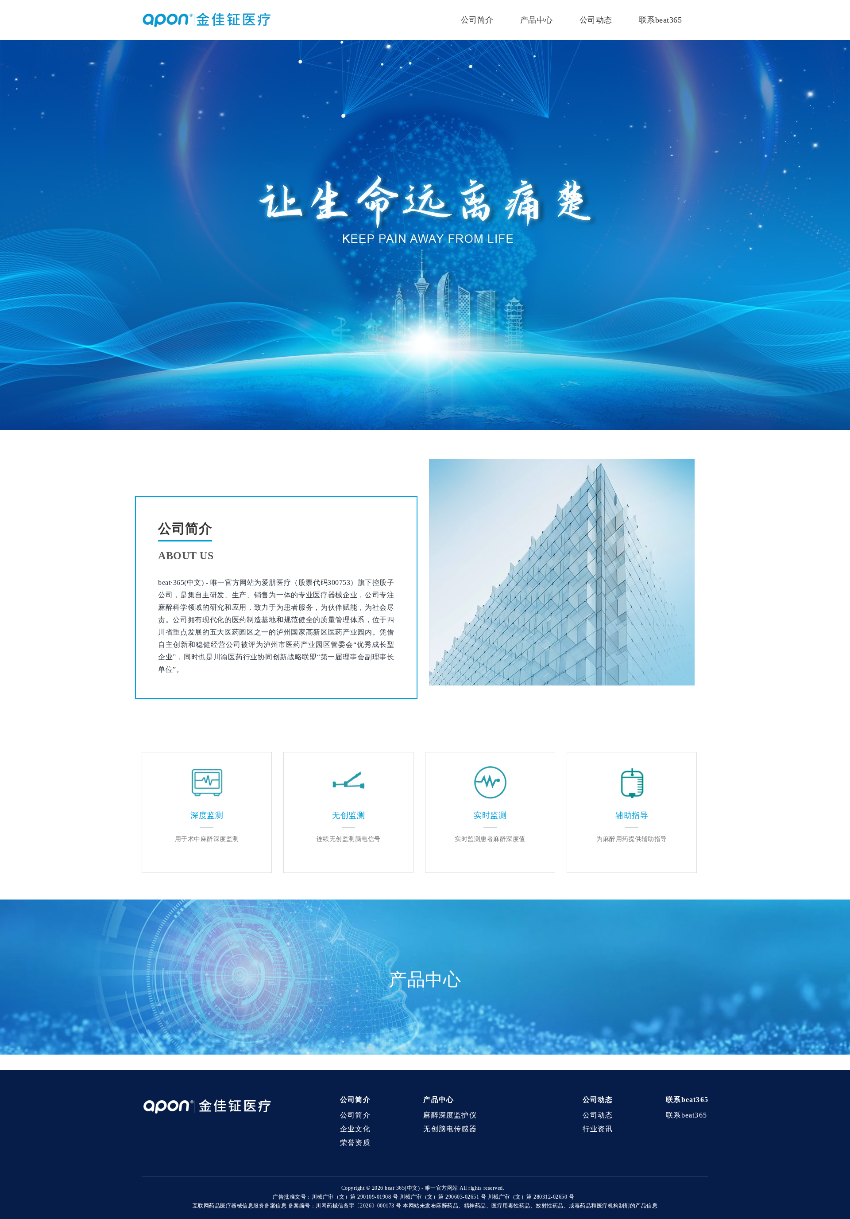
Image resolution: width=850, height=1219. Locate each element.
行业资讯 (598, 1129)
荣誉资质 (355, 1142)
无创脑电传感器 (449, 1129)
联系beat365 (660, 20)
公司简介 (477, 20)
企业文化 (355, 1129)
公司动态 (596, 20)
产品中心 (536, 20)
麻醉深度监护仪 (449, 1115)
